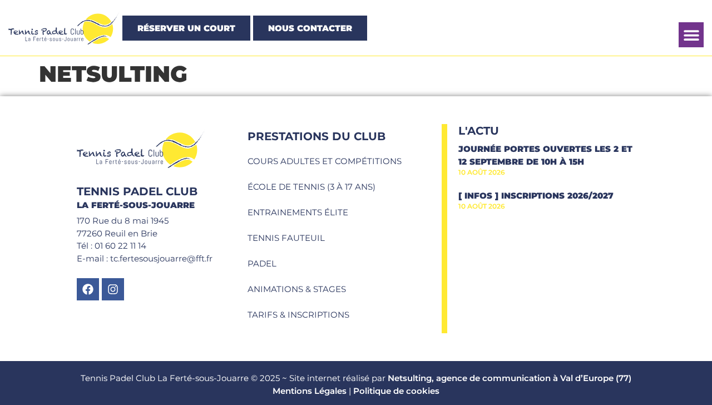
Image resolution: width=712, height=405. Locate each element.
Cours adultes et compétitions (325, 161)
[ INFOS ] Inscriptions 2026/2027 (536, 195)
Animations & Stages (297, 289)
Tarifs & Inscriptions (298, 314)
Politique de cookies (396, 391)
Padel (262, 263)
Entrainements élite (298, 212)
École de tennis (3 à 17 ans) (311, 186)
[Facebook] (88, 289)
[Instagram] (113, 289)
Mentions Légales (310, 391)
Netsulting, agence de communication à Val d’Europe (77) (509, 378)
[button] (691, 34)
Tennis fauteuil (286, 238)
